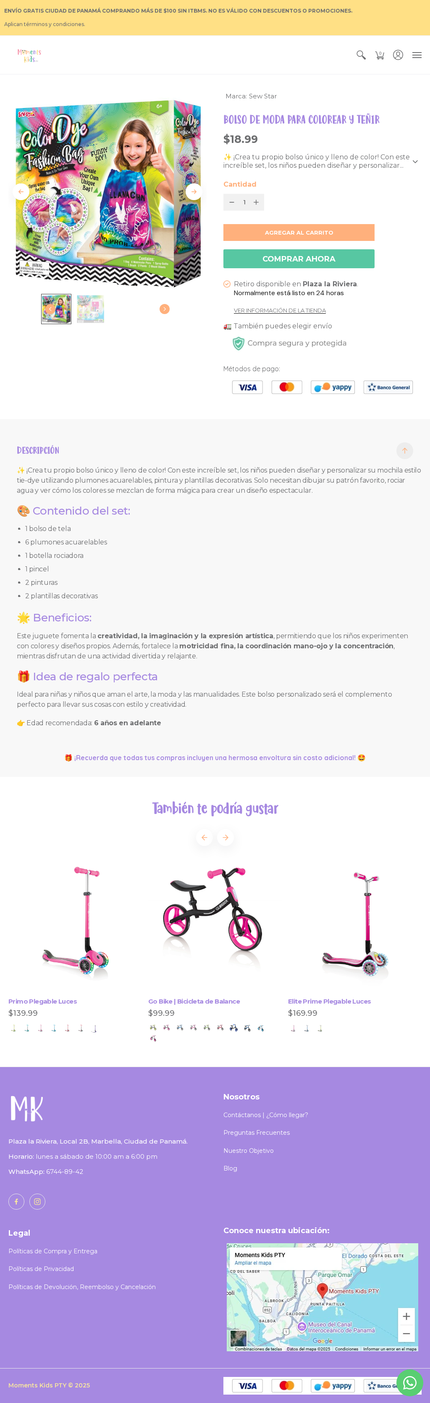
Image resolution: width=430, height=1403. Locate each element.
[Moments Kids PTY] (29, 55)
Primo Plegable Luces (42, 1001)
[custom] (16, 1202)
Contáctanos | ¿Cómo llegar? (265, 1115)
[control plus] (258, 202)
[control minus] (230, 202)
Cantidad (240, 184)
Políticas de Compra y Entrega (52, 1251)
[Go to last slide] (21, 191)
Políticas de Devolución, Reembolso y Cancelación (82, 1287)
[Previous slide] (204, 837)
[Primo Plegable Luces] (75, 926)
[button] (361, 55)
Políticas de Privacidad (41, 1269)
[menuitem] (361, 55)
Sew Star (263, 96)
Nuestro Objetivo (248, 1151)
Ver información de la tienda (280, 311)
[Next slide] (194, 191)
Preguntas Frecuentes (256, 1132)
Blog (230, 1168)
